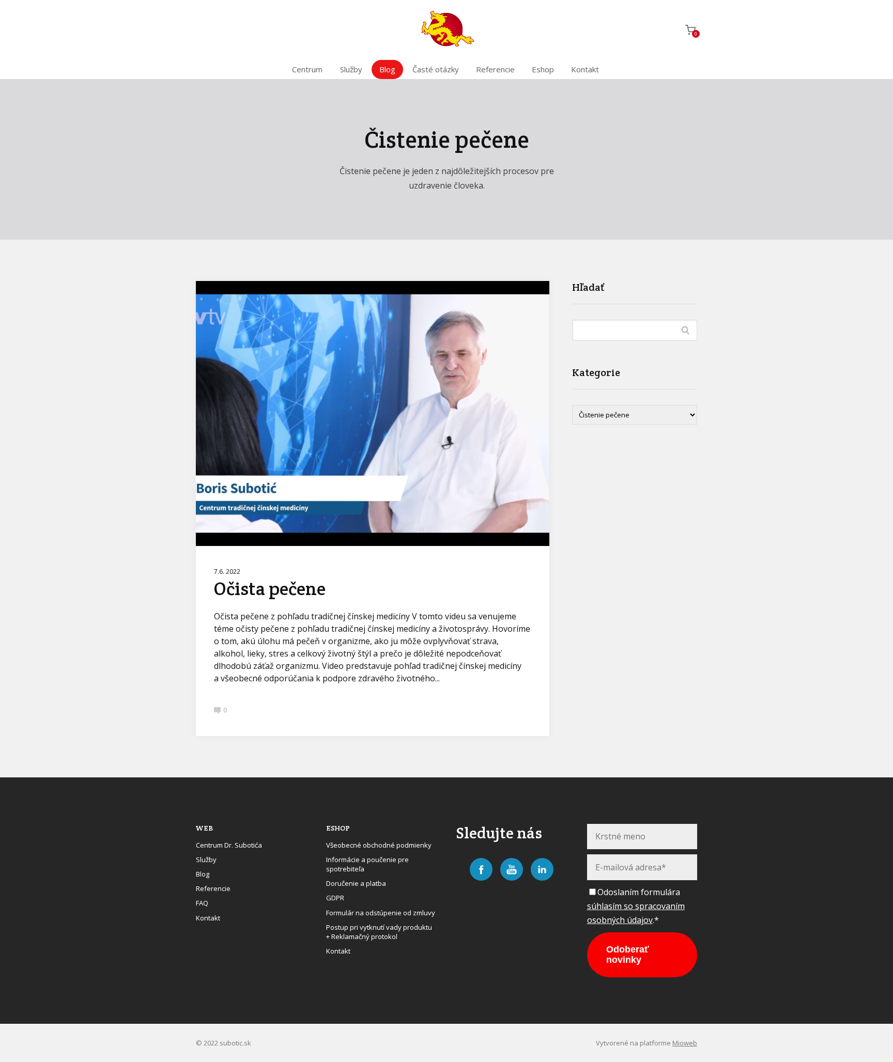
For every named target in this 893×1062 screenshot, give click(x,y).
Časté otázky (435, 69)
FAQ (202, 903)
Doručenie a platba (356, 883)
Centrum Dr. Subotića (229, 845)
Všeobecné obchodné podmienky (379, 845)
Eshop (543, 69)
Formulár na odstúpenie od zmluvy (380, 912)
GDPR (335, 897)
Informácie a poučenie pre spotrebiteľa (367, 864)
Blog (387, 69)
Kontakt (585, 69)
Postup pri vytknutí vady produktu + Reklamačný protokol (379, 932)
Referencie (495, 69)
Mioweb (684, 1043)
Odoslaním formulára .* (636, 906)
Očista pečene (270, 588)
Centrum (307, 69)
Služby (351, 69)
